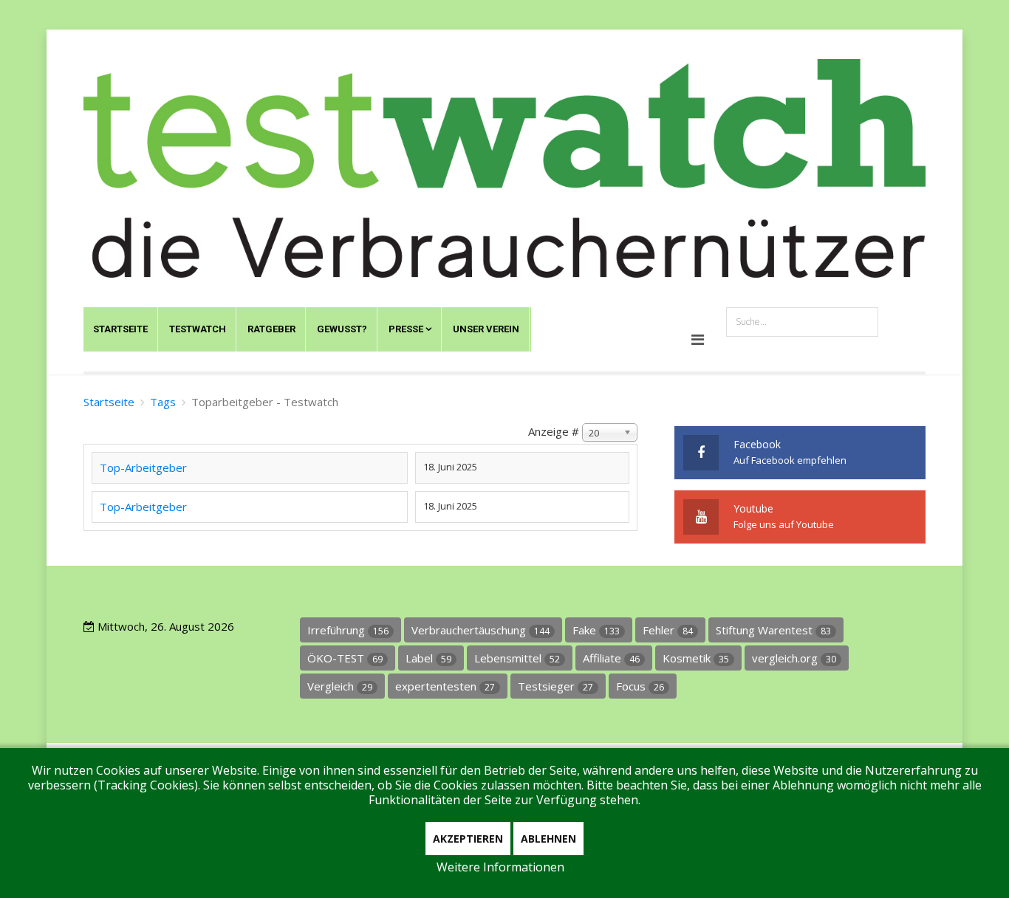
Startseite (120, 329)
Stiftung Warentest (773, 630)
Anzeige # (553, 431)
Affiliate (611, 658)
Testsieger (555, 686)
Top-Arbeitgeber (143, 467)
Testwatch (197, 329)
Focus (640, 686)
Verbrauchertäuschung (480, 630)
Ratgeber (271, 329)
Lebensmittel (517, 658)
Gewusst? (342, 329)
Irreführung (348, 630)
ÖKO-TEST (345, 658)
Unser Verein (486, 329)
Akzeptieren (468, 839)
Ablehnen (548, 839)
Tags (163, 401)
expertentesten (445, 686)
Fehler (668, 630)
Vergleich (339, 686)
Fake (596, 630)
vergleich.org (794, 658)
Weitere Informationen (500, 867)
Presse (406, 329)
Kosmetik (696, 658)
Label (428, 658)
